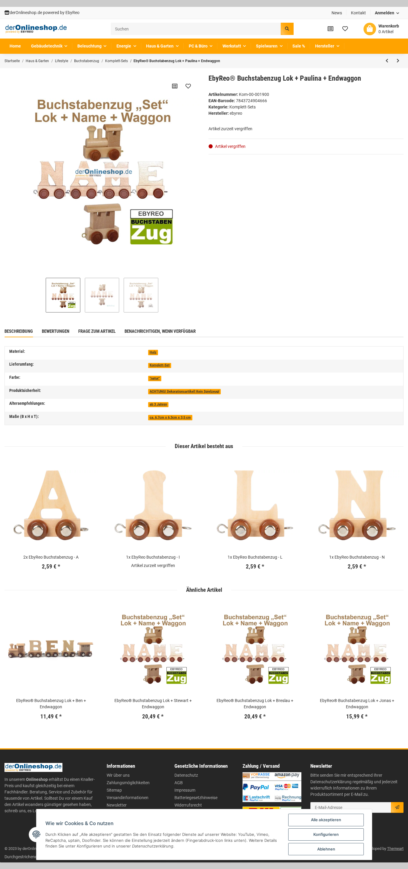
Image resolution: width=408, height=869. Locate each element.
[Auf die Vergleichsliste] (174, 86)
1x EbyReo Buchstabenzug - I (153, 557)
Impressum (184, 790)
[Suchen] (287, 29)
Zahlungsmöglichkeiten (128, 782)
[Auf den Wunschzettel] (188, 86)
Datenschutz (186, 775)
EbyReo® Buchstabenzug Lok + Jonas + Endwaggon (357, 703)
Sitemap (114, 790)
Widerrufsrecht (188, 805)
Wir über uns (118, 775)
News (337, 12)
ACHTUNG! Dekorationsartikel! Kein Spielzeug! (184, 391)
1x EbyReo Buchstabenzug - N (357, 557)
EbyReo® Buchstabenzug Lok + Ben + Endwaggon (51, 703)
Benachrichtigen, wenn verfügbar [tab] (160, 331)
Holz (153, 352)
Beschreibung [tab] (18, 331)
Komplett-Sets (242, 107)
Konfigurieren (326, 834)
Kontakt (358, 12)
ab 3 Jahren (158, 404)
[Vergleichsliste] (330, 28)
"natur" (155, 378)
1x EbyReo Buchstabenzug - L (255, 557)
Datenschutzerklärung (331, 781)
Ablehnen (326, 849)
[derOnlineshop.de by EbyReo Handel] (36, 29)
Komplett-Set (160, 365)
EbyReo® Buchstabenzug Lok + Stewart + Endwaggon (153, 703)
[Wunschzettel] (345, 28)
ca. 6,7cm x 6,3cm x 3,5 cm (170, 417)
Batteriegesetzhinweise (195, 797)
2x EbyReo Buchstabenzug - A (51, 557)
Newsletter (117, 805)
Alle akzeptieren (326, 819)
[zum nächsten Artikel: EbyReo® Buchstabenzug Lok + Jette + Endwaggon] (398, 61)
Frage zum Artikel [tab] (97, 331)
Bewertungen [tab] (55, 331)
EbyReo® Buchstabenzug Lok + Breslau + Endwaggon (255, 703)
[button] (387, 13)
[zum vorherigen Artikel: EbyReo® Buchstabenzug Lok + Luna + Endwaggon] (386, 61)
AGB (178, 782)
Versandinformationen (127, 797)
